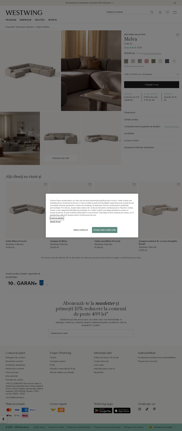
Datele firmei (55, 222)
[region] (92, 215)
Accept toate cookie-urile (105, 230)
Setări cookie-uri (81, 230)
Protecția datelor (57, 218)
